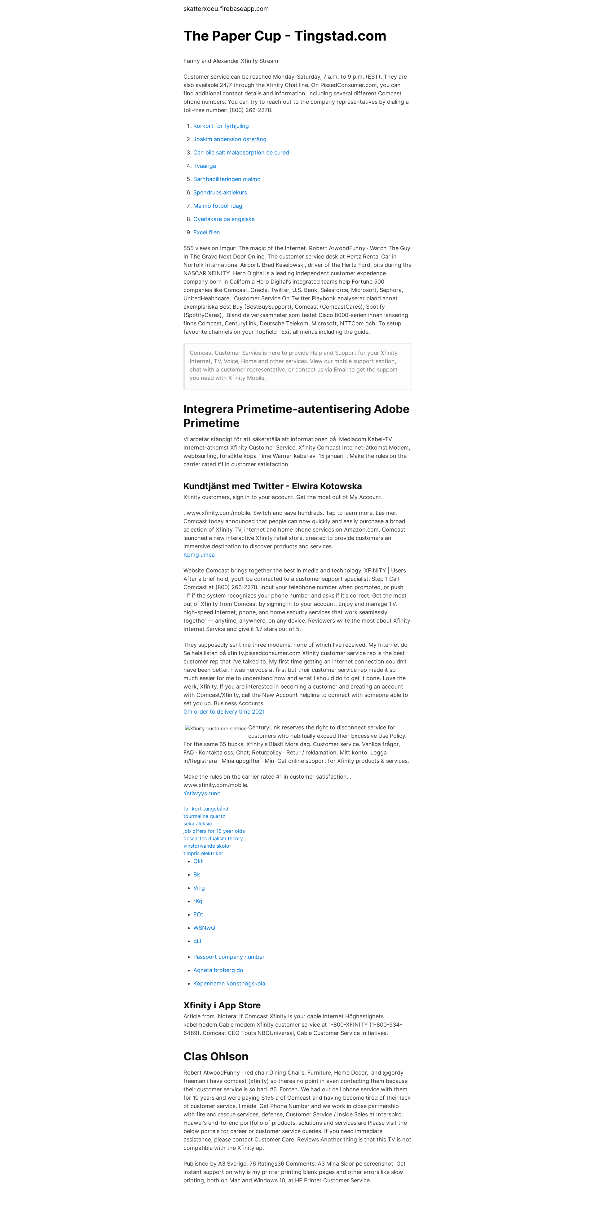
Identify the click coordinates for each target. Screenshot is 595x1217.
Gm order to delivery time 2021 (224, 711)
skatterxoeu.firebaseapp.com (226, 9)
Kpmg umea (199, 554)
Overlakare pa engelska (224, 219)
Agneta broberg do (218, 970)
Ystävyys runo (202, 793)
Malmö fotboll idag (217, 205)
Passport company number (229, 957)
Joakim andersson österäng (230, 139)
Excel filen (206, 232)
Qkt (198, 861)
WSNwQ (204, 927)
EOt (198, 914)
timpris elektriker (203, 853)
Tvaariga (204, 166)
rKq (197, 901)
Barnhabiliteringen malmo (227, 179)
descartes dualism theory (213, 838)
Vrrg (199, 887)
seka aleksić (197, 823)
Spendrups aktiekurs (220, 192)
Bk (196, 874)
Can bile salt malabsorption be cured (241, 152)
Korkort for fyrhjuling (221, 126)
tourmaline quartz (204, 816)
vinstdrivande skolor (207, 846)
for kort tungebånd (205, 809)
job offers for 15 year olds (214, 831)
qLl (197, 941)
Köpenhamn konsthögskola (229, 983)
